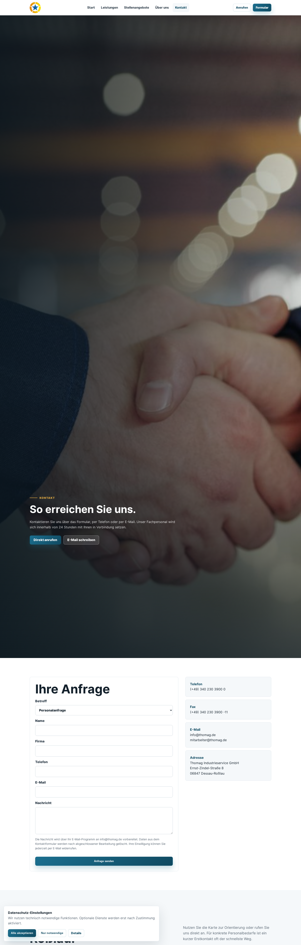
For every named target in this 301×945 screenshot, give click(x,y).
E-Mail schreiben (81, 540)
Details (76, 933)
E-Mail (40, 782)
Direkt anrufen (45, 540)
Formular (262, 7)
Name (40, 721)
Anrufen (242, 7)
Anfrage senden (104, 861)
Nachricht (43, 803)
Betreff (41, 701)
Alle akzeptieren (22, 933)
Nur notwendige (52, 933)
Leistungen (109, 7)
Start (91, 7)
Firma (39, 741)
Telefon (41, 762)
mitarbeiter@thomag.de (208, 740)
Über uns (162, 7)
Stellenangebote (136, 7)
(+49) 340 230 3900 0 (207, 689)
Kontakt (181, 7)
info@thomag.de (203, 735)
